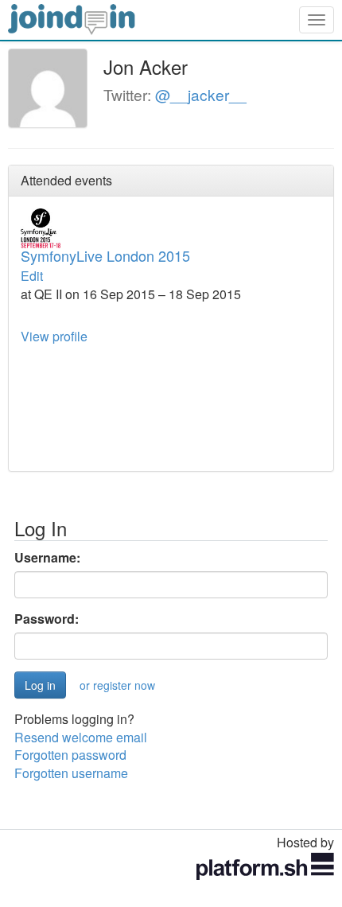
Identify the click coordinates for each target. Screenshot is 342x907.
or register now (117, 685)
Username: (47, 557)
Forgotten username (71, 773)
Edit (32, 276)
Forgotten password (70, 754)
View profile (54, 336)
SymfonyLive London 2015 (105, 255)
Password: (46, 619)
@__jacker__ (201, 94)
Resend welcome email (80, 737)
